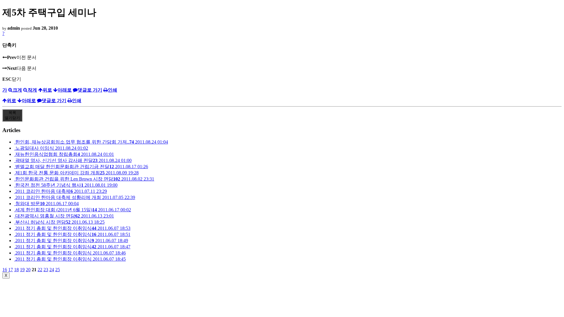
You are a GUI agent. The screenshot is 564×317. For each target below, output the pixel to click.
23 (45, 269)
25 (57, 269)
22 (40, 269)
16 (4, 269)
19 (22, 269)
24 (51, 269)
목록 (12, 115)
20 (28, 269)
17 (10, 269)
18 (16, 269)
